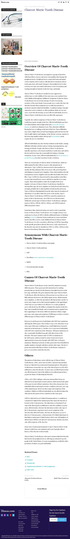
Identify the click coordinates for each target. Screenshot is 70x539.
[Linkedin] (63, 2)
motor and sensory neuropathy (44, 257)
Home (26, 6)
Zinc (28, 457)
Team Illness (42, 489)
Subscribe (62, 519)
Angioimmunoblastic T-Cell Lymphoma (41, 466)
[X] (68, 2)
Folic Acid (30, 470)
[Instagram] (61, 2)
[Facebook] (59, 2)
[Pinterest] (66, 2)
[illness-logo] (5, 2)
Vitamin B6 (31, 463)
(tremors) (33, 217)
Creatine (30, 460)
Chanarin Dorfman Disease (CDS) (33, 479)
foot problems (55, 136)
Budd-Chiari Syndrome (61, 478)
